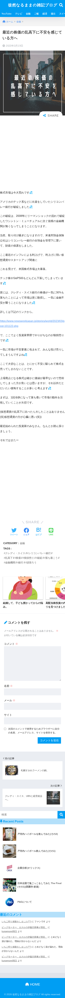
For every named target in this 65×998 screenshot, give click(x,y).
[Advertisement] (32, 153)
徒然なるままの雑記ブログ (33, 5)
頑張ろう (31, 562)
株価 (18, 557)
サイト (8, 714)
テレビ (18, 13)
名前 (8, 686)
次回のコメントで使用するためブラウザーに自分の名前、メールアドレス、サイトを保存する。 (34, 730)
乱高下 (9, 557)
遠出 (53, 13)
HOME (34, 984)
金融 (28, 13)
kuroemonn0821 (9, 931)
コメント (11, 643)
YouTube (7, 13)
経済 (44, 13)
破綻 (39, 557)
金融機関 (10, 562)
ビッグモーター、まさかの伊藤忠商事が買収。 (24, 927)
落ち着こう (51, 557)
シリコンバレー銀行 (39, 553)
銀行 (20, 562)
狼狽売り (29, 557)
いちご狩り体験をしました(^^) (16, 921)
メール (9, 700)
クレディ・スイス (15, 553)
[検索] (61, 814)
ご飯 (36, 13)
